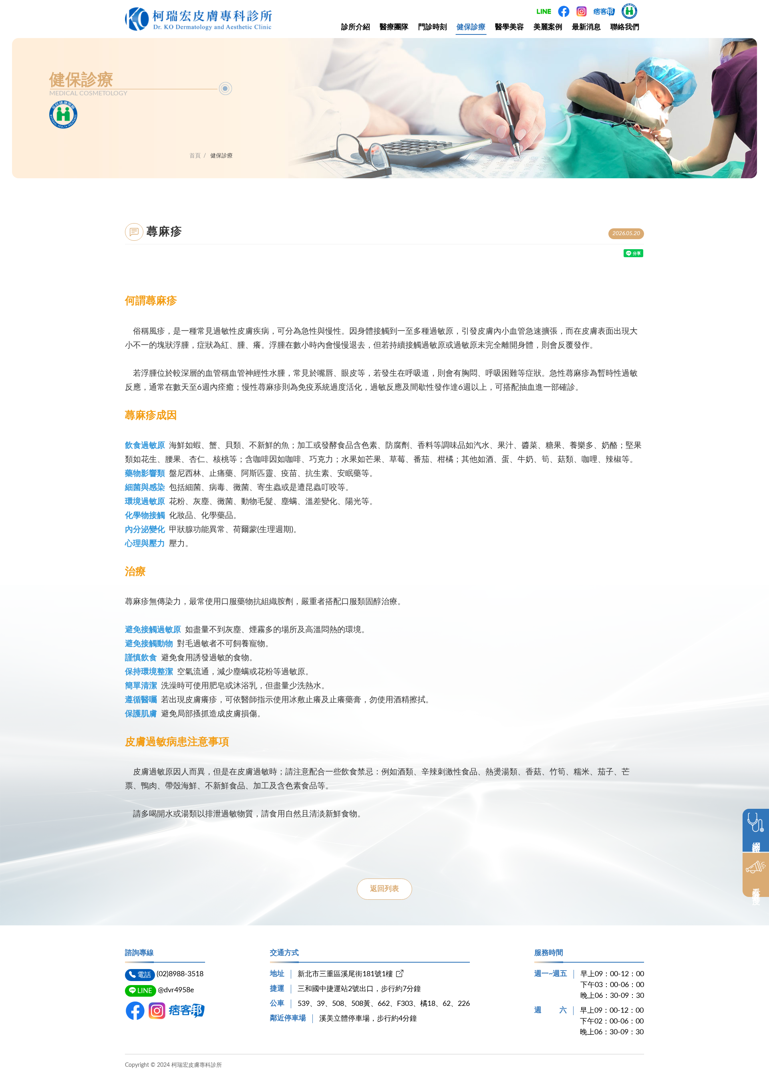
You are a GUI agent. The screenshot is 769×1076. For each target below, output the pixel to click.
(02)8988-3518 (180, 974)
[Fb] (135, 1011)
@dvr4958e (176, 990)
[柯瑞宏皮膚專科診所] (198, 19)
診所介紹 (355, 27)
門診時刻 (432, 27)
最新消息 (586, 27)
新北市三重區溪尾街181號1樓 (345, 974)
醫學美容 (509, 27)
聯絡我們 (624, 27)
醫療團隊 (394, 27)
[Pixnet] (187, 1010)
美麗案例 (547, 27)
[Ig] (157, 1010)
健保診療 (471, 27)
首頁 (195, 156)
